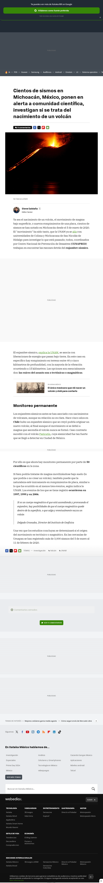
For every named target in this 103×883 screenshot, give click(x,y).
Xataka (9, 812)
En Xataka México (54, 384)
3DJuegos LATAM (31, 862)
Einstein (69, 72)
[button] (31, 208)
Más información (17, 880)
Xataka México (12, 862)
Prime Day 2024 (13, 765)
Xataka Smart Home (14, 823)
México (9, 770)
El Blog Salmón (31, 837)
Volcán (53, 550)
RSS (43, 731)
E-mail (47, 127)
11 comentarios (23, 127)
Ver (53, 622)
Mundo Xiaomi (12, 827)
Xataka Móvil (11, 816)
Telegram (38, 731)
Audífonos (47, 72)
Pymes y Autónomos (29, 842)
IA (9, 72)
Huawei (24, 72)
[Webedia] (13, 799)
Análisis (41, 755)
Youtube (27, 731)
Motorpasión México (85, 863)
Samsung (35, 72)
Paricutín (44, 434)
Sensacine (47, 812)
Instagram (33, 731)
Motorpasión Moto (88, 816)
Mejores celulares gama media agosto (41, 721)
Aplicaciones (76, 760)
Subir (89, 799)
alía (74, 231)
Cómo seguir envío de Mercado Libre (76, 721)
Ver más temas (14, 777)
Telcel (73, 770)
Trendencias (11, 837)
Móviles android (77, 765)
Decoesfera (11, 841)
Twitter (39, 127)
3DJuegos (29, 812)
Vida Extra (29, 816)
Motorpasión (85, 812)
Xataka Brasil (11, 865)
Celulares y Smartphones (49, 760)
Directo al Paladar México (69, 863)
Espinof (46, 816)
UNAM (64, 550)
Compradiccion (12, 845)
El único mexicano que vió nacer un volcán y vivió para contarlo (66, 389)
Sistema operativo (90, 72)
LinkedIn (54, 731)
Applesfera (10, 819)
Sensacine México (50, 862)
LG (77, 72)
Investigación (40, 550)
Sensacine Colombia (47, 866)
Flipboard (43, 127)
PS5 (15, 72)
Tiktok (59, 731)
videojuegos (43, 770)
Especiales (11, 760)
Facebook (34, 127)
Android (58, 72)
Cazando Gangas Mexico (81, 755)
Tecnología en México (47, 765)
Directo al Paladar (69, 812)
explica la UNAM (48, 352)
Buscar (93, 788)
